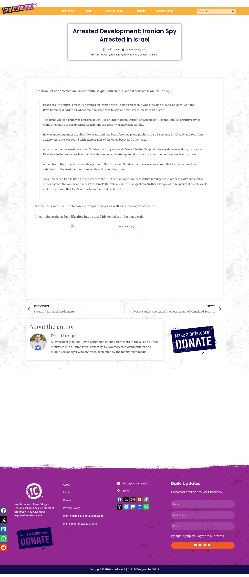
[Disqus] (124, 418)
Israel (119, 54)
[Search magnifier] (233, 11)
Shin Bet (153, 54)
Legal (66, 492)
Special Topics (114, 11)
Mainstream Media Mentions (80, 523)
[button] (3, 510)
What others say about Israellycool (83, 515)
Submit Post (67, 11)
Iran (112, 54)
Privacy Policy (71, 508)
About (88, 11)
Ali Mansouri (102, 54)
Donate (141, 11)
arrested (66, 91)
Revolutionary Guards (135, 54)
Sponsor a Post (164, 11)
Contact (67, 500)
